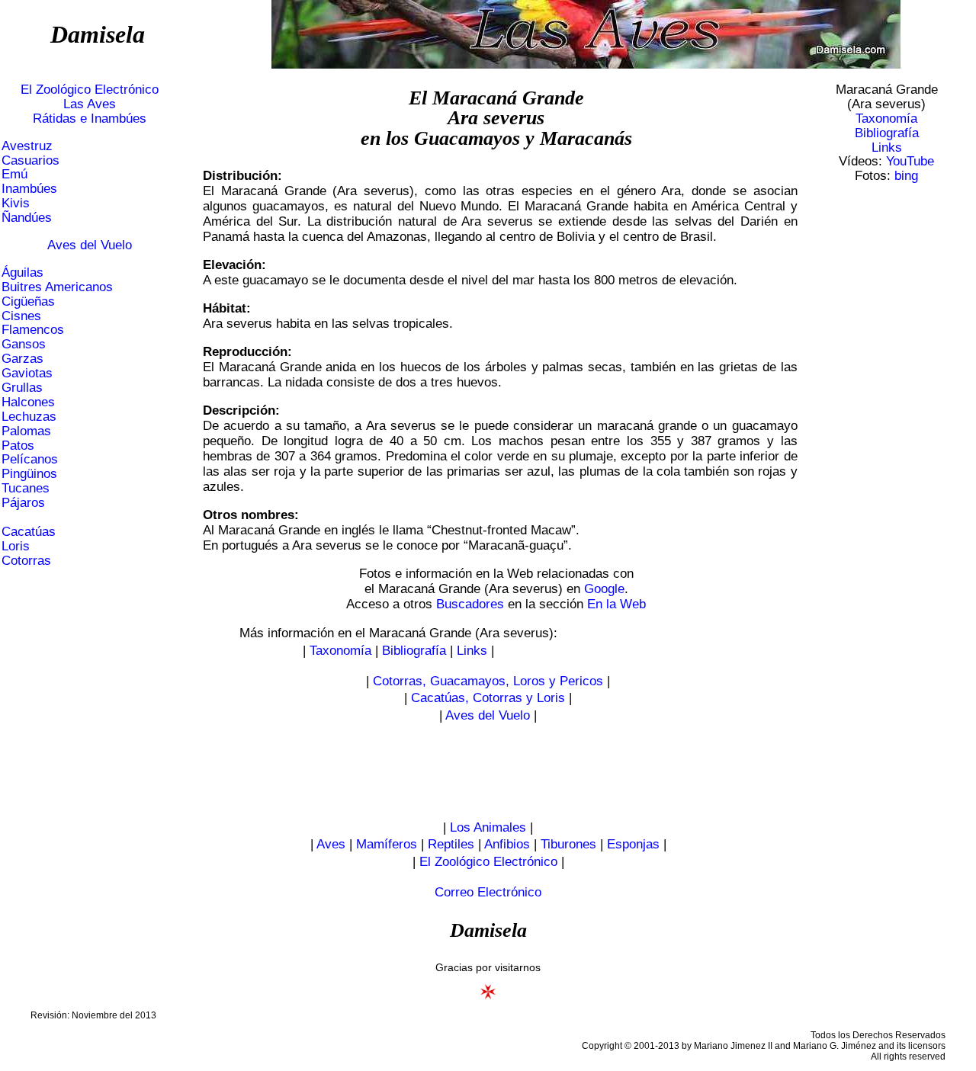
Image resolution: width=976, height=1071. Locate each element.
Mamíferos (386, 844)
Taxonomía (886, 118)
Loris (16, 546)
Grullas (22, 387)
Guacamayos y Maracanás (523, 138)
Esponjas (633, 844)
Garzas (22, 358)
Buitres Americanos (57, 287)
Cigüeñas (28, 301)
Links (887, 147)
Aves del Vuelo (89, 245)
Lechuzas (29, 416)
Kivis (16, 203)
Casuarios (30, 160)
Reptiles (451, 844)
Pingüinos (29, 474)
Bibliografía (887, 133)
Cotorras (26, 560)
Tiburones (568, 844)
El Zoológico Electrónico (90, 89)
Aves (330, 844)
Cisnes (21, 316)
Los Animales (488, 827)
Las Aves (89, 104)
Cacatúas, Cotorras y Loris (488, 698)
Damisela (97, 34)
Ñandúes (27, 217)
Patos (18, 445)
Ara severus (496, 118)
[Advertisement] (887, 425)
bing (906, 175)
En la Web (616, 604)
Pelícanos (30, 459)
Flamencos (33, 329)
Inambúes (29, 188)
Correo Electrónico (488, 892)
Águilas (22, 272)
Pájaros (23, 502)
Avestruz (27, 146)
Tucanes (26, 488)
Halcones (28, 402)
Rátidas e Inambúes (89, 118)
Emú (14, 174)
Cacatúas (29, 531)
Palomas (26, 431)
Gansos (24, 344)
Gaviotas (27, 373)
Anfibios (507, 844)
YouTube (910, 161)
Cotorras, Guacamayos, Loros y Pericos (488, 681)
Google (604, 589)
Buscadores (470, 604)
